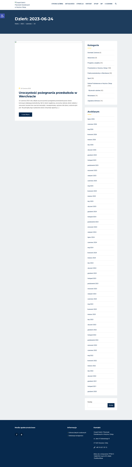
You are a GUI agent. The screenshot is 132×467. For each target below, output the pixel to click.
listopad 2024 (92, 217)
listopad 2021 (92, 386)
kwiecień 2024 (92, 253)
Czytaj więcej (25, 114)
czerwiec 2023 (92, 299)
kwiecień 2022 (92, 360)
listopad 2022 (92, 335)
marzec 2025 (92, 196)
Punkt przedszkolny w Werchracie (98, 73)
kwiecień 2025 (92, 191)
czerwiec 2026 (92, 124)
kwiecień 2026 (92, 134)
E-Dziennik (108, 4)
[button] (2, 16)
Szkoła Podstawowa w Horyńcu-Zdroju (100, 83)
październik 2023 (93, 283)
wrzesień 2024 (92, 227)
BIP (102, 4)
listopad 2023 (92, 278)
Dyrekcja (80, 4)
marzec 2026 (92, 139)
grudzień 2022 (92, 330)
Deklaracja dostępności (76, 436)
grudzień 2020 (92, 391)
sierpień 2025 (92, 175)
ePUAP (96, 4)
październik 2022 (93, 340)
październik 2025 (93, 165)
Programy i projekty (94, 63)
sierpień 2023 (92, 294)
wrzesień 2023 (92, 289)
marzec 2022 (92, 366)
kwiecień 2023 (92, 309)
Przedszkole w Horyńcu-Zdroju (97, 68)
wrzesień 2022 (92, 345)
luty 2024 (90, 263)
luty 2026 (90, 145)
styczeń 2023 (92, 325)
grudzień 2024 (92, 211)
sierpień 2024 (92, 232)
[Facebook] (16, 434)
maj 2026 (90, 129)
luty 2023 (90, 319)
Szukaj (90, 402)
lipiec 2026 (91, 119)
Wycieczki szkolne (94, 90)
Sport (89, 78)
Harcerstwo (91, 58)
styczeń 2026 (92, 150)
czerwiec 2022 (92, 350)
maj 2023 (90, 304)
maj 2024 (90, 247)
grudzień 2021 (92, 381)
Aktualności (69, 4)
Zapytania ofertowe (94, 101)
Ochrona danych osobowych (77, 432)
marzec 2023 (92, 314)
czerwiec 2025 (92, 181)
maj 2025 (90, 186)
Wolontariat (91, 95)
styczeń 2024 (92, 268)
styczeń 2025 (92, 206)
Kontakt (89, 4)
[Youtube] (21, 434)
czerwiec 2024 (92, 242)
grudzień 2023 (92, 273)
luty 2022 (90, 371)
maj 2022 (90, 355)
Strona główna (57, 4)
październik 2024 (93, 222)
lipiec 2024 (91, 237)
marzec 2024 (92, 258)
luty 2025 (90, 201)
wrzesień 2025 (92, 170)
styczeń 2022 (92, 376)
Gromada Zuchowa (93, 52)
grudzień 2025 (92, 155)
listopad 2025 (92, 160)
